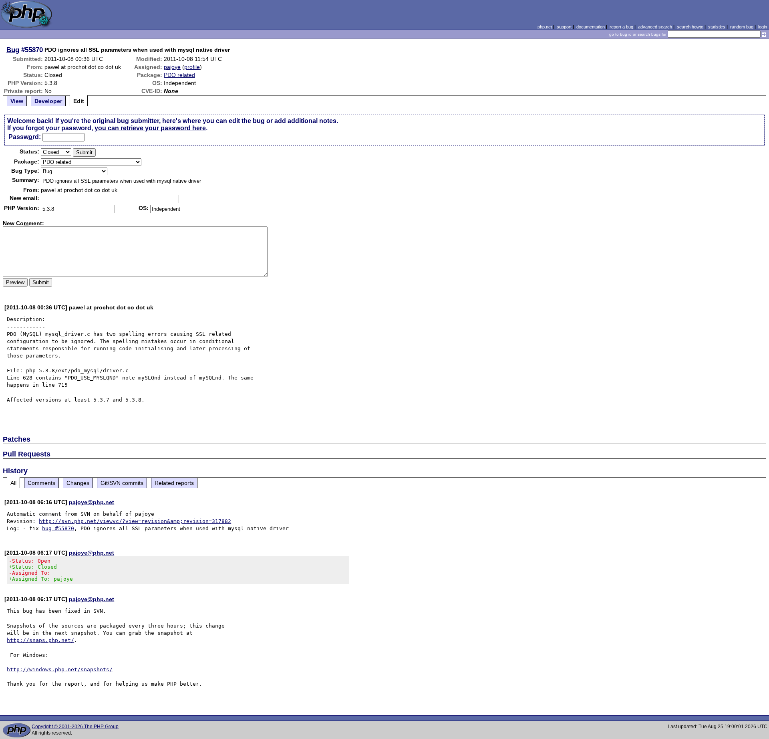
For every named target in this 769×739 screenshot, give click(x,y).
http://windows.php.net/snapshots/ (60, 669)
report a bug (621, 26)
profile (192, 67)
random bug (741, 26)
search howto (690, 26)
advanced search (655, 26)
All (13, 483)
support (564, 26)
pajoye (172, 67)
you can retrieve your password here (150, 128)
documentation (590, 26)
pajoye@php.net (91, 502)
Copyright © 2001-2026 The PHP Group (75, 726)
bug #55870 (58, 528)
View (16, 101)
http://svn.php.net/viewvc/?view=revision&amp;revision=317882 (135, 521)
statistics (716, 26)
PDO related (179, 75)
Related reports (174, 483)
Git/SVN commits (122, 483)
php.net (544, 26)
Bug (12, 50)
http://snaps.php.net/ (40, 640)
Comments (41, 483)
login (762, 26)
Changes (77, 483)
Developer (48, 101)
